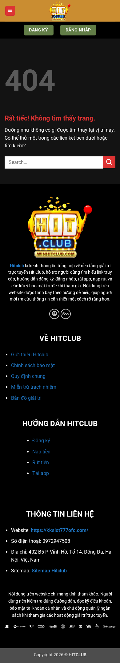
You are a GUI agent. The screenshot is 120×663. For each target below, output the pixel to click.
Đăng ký (41, 441)
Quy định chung (28, 376)
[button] (10, 11)
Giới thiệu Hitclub (29, 355)
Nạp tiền (41, 452)
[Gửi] (109, 162)
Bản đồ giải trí (26, 398)
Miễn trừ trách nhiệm (33, 387)
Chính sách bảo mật (33, 365)
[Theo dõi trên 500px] (66, 314)
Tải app (40, 473)
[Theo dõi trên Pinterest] (54, 314)
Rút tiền (40, 462)
